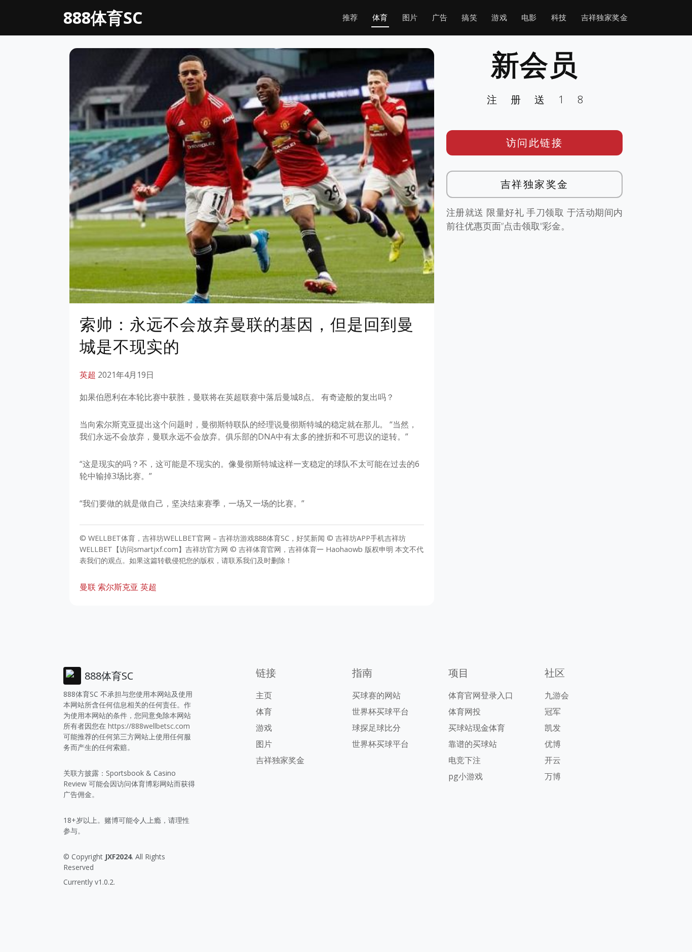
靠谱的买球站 (472, 743)
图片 (410, 17)
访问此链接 (534, 142)
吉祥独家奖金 (604, 17)
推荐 (350, 17)
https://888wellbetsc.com (149, 726)
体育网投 (464, 711)
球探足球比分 (376, 727)
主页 (264, 695)
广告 (440, 17)
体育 (380, 17)
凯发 (553, 727)
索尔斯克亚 (118, 586)
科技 (559, 17)
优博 (553, 743)
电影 (529, 17)
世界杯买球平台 (380, 711)
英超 (88, 374)
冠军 (553, 711)
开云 (553, 760)
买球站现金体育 (476, 727)
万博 (553, 776)
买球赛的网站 (376, 695)
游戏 (499, 17)
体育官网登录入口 (480, 695)
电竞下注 (464, 760)
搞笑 (469, 17)
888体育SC (102, 17)
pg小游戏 (465, 776)
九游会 (557, 695)
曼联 (88, 586)
